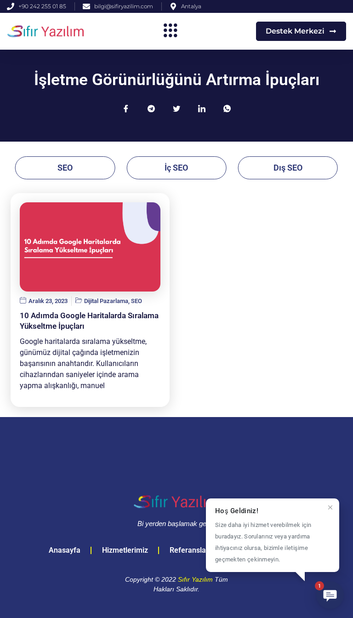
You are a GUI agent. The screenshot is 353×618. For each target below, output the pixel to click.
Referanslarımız (196, 550)
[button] (170, 31)
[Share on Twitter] (176, 108)
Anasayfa (64, 550)
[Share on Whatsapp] (227, 108)
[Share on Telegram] (151, 108)
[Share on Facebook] (126, 108)
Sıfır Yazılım (195, 579)
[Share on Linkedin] (202, 108)
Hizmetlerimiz (125, 550)
